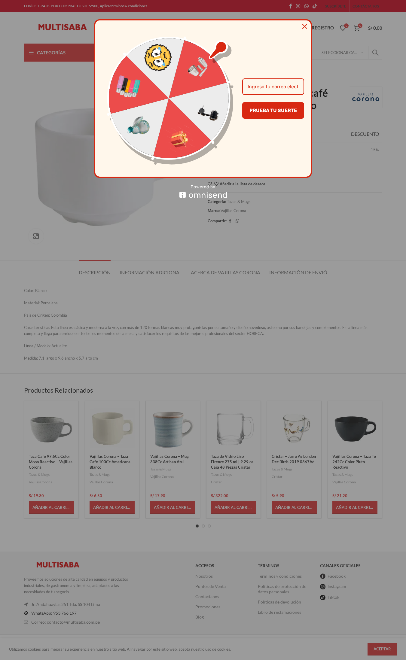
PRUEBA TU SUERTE (273, 110)
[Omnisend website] (203, 191)
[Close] (305, 26)
